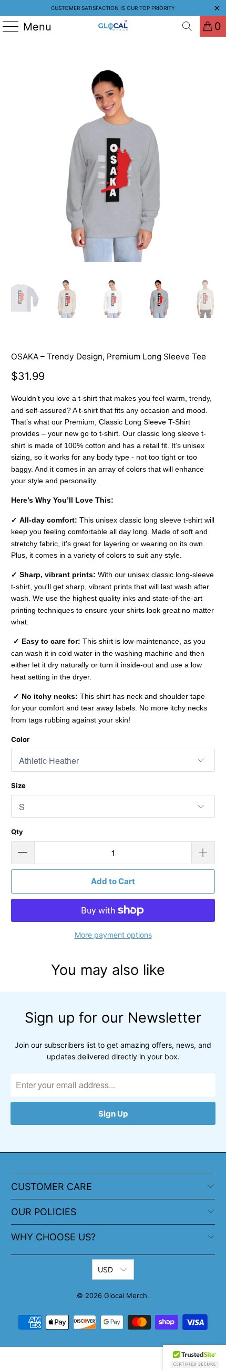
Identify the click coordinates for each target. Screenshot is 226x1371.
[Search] (187, 26)
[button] (194, 1358)
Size (18, 785)
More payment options (113, 934)
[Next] (207, 160)
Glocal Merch (125, 1295)
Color (20, 739)
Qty (17, 831)
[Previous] (19, 160)
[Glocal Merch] (113, 26)
